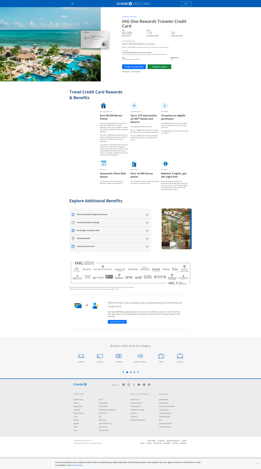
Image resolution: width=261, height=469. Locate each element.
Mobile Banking (163, 403)
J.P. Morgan (161, 440)
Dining (101, 399)
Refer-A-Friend (103, 427)
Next (138, 372)
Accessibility (167, 443)
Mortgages (133, 413)
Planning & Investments (137, 420)
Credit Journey (134, 399)
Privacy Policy (77, 465)
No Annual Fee (103, 406)
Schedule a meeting (165, 427)
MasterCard (102, 420)
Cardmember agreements (167, 406)
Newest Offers (78, 406)
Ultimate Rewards (164, 416)
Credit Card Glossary (165, 413)
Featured (81, 362)
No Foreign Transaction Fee (107, 410)
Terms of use (157, 443)
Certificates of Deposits (137, 410)
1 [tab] (127, 372)
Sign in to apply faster (136, 67)
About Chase (151, 440)
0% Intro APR (103, 413)
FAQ (160, 420)
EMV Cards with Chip (105, 423)
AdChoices (183, 443)
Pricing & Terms (135, 71)
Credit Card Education (165, 423)
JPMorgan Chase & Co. (173, 440)
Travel (162, 362)
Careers (184, 440)
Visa (100, 416)
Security (149, 443)
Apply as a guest (162, 67)
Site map (175, 443)
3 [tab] (134, 372)
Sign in (187, 3)
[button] (258, 464)
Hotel (75, 430)
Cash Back (118, 362)
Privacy (142, 443)
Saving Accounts (135, 406)
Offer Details (126, 71)
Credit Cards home (130, 16)
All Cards (100, 362)
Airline (75, 427)
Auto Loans (133, 416)
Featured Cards (78, 399)
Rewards (76, 423)
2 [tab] (130, 372)
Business (180, 362)
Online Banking (163, 399)
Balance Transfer (140, 362)
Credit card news (164, 410)
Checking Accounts (136, 403)
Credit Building (103, 403)
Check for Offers (104, 430)
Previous (123, 372)
